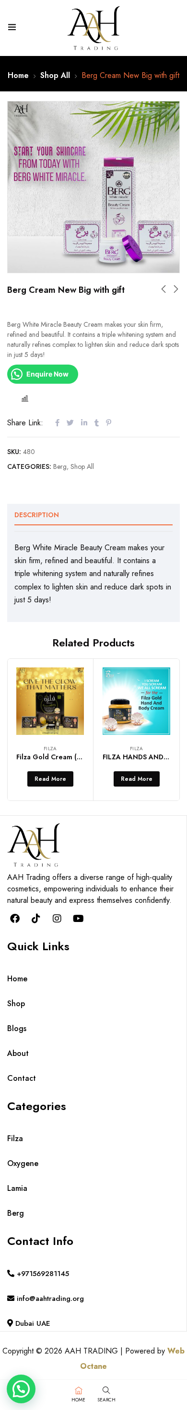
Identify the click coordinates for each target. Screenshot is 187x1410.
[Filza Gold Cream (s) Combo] (50, 701)
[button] (21, 1389)
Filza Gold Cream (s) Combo (62, 757)
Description (36, 515)
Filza (50, 748)
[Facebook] (15, 918)
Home (18, 75)
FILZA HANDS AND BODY (143, 757)
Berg (60, 466)
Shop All (55, 75)
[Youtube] (78, 918)
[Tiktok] (36, 918)
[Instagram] (57, 918)
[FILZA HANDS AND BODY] (136, 701)
